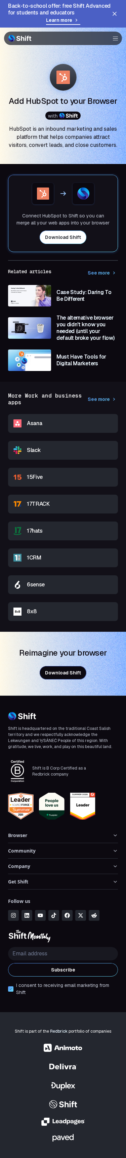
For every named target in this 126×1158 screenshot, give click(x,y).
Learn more (59, 20)
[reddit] (94, 915)
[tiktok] (53, 915)
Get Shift (18, 881)
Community (22, 850)
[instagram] (13, 915)
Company (19, 866)
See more (99, 273)
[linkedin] (27, 915)
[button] (113, 38)
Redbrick (59, 1031)
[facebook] (67, 915)
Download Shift (63, 237)
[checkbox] (10, 989)
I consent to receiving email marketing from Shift (62, 988)
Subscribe (63, 970)
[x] (80, 915)
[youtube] (40, 915)
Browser (17, 835)
